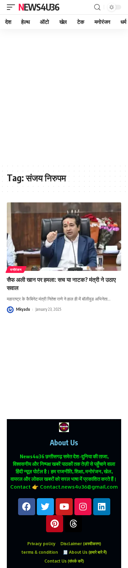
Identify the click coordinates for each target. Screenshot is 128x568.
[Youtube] (64, 506)
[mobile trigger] (12, 7)
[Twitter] (45, 506)
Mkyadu (23, 309)
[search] (97, 7)
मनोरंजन (16, 269)
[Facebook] (26, 506)
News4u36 (38, 7)
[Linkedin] (101, 506)
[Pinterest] (54, 523)
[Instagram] (82, 506)
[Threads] (73, 523)
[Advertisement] (64, 96)
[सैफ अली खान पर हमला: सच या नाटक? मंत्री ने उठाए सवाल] (64, 236)
